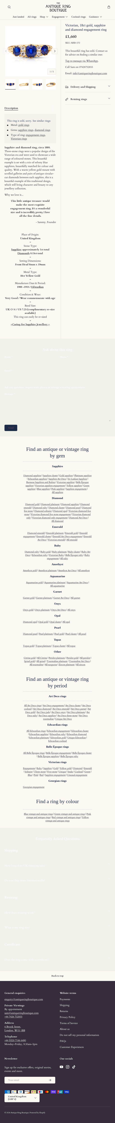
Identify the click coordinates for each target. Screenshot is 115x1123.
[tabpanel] (30, 220)
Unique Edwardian (76, 737)
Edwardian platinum (39, 737)
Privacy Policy (67, 1017)
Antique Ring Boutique (20, 1112)
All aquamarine (57, 585)
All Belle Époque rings (33, 753)
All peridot (85, 657)
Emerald (88, 768)
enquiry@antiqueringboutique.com (23, 999)
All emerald (72, 539)
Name (7, 357)
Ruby (39, 768)
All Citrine (42, 657)
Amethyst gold (30, 570)
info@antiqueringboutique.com (90, 73)
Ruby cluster (74, 551)
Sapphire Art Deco (57, 478)
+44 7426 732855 (13, 1016)
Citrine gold (29, 657)
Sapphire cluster (50, 475)
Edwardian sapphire (37, 478)
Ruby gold (46, 551)
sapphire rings (25, 130)
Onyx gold (28, 609)
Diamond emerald (36, 533)
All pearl (82, 633)
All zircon (80, 664)
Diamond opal (60, 511)
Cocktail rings (78, 16)
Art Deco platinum (76, 712)
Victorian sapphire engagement (50, 485)
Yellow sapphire (74, 485)
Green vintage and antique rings (69, 814)
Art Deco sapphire (47, 715)
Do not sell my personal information (79, 1035)
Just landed (18, 16)
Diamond (77, 768)
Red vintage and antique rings (66, 817)
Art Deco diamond (42, 708)
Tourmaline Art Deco (79, 661)
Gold (55, 768)
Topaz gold (28, 645)
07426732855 (86, 67)
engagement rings (35, 135)
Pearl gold (59, 633)
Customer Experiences (72, 1047)
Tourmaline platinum (57, 661)
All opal (66, 621)
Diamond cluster (57, 507)
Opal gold (43, 621)
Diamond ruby (40, 507)
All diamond (57, 521)
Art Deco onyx (58, 712)
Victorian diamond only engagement (49, 517)
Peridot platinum (57, 657)
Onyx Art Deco (58, 609)
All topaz (71, 645)
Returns (64, 1011)
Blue (30, 775)
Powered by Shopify (37, 1112)
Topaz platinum (43, 645)
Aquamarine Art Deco (77, 582)
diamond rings (42, 130)
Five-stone (52, 771)
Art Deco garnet (78, 708)
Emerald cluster (43, 536)
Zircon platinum (66, 664)
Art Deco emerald (61, 708)
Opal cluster (55, 621)
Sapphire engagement (76, 489)
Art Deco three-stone (67, 715)
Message (8, 394)
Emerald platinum (55, 533)
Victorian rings (19, 138)
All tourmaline (36, 664)
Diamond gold (32, 504)
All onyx (71, 609)
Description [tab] (11, 108)
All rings (31, 16)
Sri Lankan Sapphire (77, 478)
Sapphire (16, 249)
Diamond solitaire (43, 511)
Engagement (29, 768)
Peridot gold (72, 657)
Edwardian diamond (77, 734)
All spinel (40, 661)
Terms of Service (69, 1023)
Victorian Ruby (56, 555)
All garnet (75, 597)
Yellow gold (66, 768)
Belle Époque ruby (74, 555)
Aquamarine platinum (54, 582)
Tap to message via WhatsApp (81, 61)
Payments (65, 999)
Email (7, 370)
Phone (63, 357)
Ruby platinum (59, 551)
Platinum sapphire (83, 475)
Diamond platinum (50, 504)
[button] (109, 7)
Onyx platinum (42, 609)
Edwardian (37, 287)
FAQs (63, 1041)
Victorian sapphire (65, 482)
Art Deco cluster (73, 705)
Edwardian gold (58, 737)
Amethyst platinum (47, 570)
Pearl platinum (46, 633)
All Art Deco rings (32, 705)
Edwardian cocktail (57, 741)
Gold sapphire (66, 475)
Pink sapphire (57, 489)
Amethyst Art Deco (67, 570)
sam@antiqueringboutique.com (21, 1013)
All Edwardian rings (36, 730)
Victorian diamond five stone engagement (51, 514)
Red (41, 775)
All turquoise (51, 664)
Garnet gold (28, 597)
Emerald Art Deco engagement (67, 536)
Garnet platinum (44, 597)
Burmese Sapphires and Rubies (40, 482)
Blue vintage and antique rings (38, 814)
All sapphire (57, 492)
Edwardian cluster (79, 730)
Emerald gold (71, 533)
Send (10, 427)
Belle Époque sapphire (48, 756)
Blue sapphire (43, 489)
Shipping (64, 1005)
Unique (62, 771)
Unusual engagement (77, 775)
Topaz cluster (59, 645)
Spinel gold (29, 661)
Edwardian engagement (58, 730)
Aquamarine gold (34, 582)
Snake (70, 771)
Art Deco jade (43, 712)
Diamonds (24, 253)
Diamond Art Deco (78, 517)
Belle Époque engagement (58, 753)
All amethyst (84, 570)
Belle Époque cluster (82, 753)
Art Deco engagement (53, 705)
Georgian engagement (33, 787)
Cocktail (79, 771)
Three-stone (40, 771)
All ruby (64, 558)
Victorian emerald (56, 539)
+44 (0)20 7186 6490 (15, 1040)
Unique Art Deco (63, 718)
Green (87, 771)
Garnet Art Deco (61, 597)
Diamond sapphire (32, 475)
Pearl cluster (71, 633)
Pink (36, 775)
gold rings (23, 125)
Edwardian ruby (39, 555)
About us (65, 1029)
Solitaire (29, 771)
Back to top (57, 975)
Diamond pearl (73, 507)
